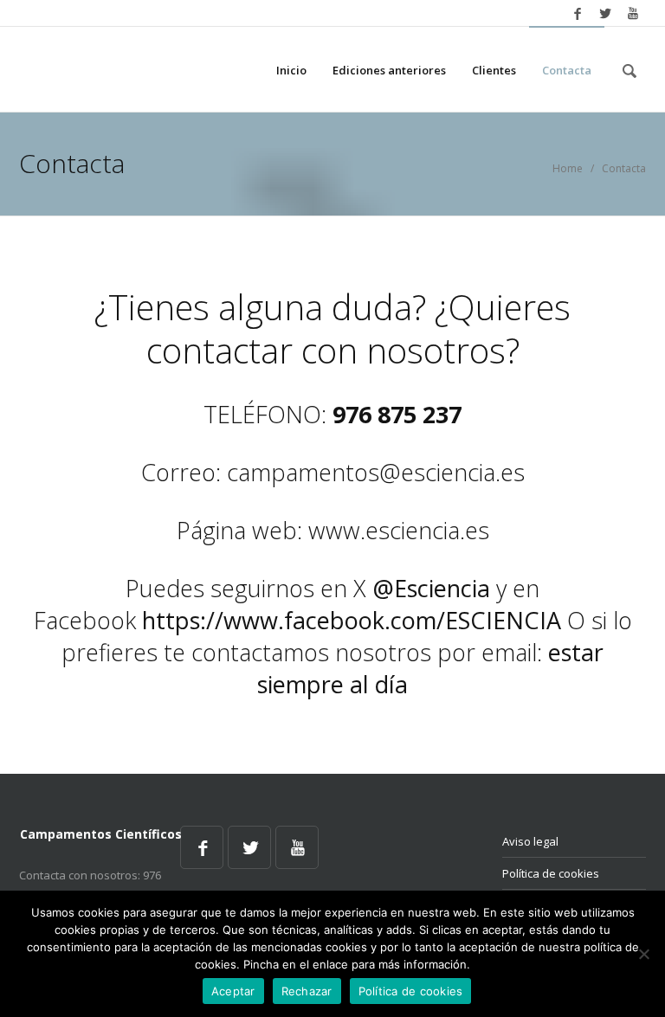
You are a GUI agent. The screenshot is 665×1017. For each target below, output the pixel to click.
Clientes (494, 70)
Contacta (566, 70)
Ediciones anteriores (389, 70)
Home (567, 168)
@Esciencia (431, 588)
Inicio (291, 70)
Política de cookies (550, 873)
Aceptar (233, 991)
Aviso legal (530, 841)
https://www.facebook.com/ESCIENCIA (351, 620)
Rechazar (306, 991)
